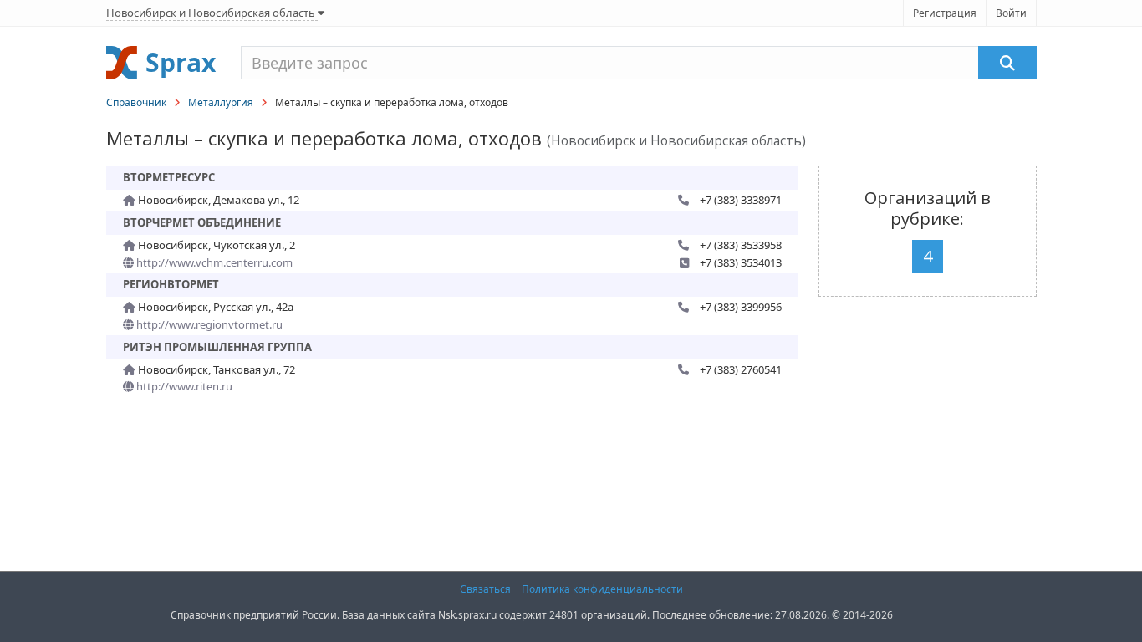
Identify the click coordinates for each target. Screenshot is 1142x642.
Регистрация (944, 13)
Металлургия (220, 102)
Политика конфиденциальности (602, 589)
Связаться (485, 589)
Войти (1011, 13)
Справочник (136, 102)
